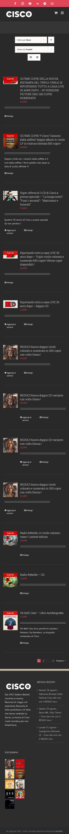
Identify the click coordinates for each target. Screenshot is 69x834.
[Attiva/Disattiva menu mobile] (62, 13)
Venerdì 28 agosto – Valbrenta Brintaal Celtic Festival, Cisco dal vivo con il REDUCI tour (51, 696)
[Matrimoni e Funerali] (20, 794)
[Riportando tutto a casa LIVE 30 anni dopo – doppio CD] (10, 304)
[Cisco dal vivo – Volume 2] (9, 804)
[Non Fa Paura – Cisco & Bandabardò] (9, 774)
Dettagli (10, 116)
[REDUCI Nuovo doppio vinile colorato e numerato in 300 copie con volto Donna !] (10, 490)
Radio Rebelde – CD (32, 574)
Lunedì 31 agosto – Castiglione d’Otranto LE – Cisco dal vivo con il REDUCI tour (50, 733)
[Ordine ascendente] (51, 40)
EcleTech (59, 831)
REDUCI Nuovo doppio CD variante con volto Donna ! (41, 442)
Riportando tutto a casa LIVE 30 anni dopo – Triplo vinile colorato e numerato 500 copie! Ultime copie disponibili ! (42, 258)
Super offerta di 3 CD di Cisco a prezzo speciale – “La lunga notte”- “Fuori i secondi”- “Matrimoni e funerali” (42, 198)
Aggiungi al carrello (11, 231)
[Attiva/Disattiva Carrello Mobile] (56, 13)
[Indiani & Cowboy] (20, 784)
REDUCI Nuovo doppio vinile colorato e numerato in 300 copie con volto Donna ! (40, 488)
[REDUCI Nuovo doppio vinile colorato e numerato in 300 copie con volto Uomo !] (10, 352)
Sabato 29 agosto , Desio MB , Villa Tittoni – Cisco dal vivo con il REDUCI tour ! (50, 714)
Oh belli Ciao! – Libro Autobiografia (41, 613)
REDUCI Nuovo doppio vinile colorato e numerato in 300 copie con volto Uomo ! (40, 350)
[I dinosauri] (9, 794)
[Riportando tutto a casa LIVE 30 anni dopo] (20, 764)
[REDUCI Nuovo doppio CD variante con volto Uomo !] (10, 400)
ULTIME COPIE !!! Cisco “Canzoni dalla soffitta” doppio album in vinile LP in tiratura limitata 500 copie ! (42, 139)
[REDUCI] (9, 764)
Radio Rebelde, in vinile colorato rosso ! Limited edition (40, 535)
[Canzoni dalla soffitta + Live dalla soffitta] (20, 774)
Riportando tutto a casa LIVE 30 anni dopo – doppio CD (39, 304)
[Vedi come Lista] (37, 57)
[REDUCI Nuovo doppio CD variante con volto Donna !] (10, 445)
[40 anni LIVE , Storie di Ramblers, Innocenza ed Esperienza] (9, 784)
